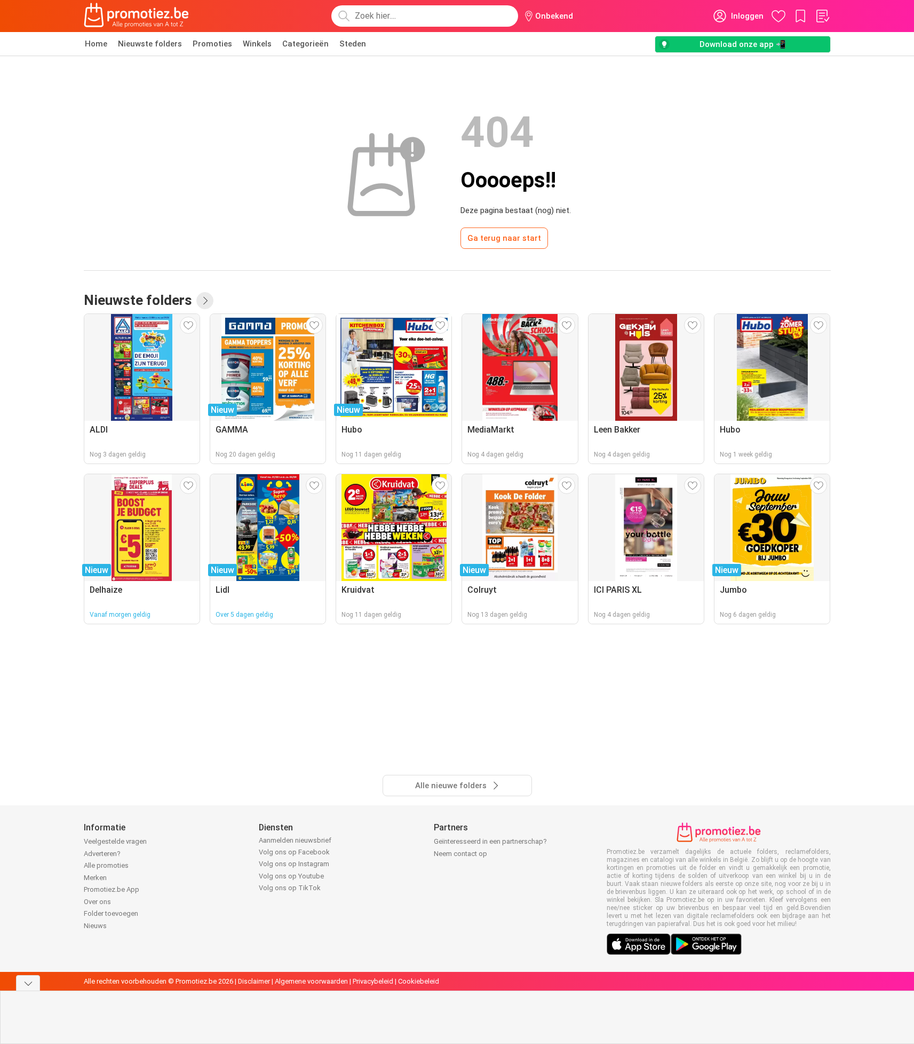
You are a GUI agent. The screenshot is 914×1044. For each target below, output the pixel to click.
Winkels (257, 44)
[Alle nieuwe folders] (204, 300)
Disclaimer (254, 981)
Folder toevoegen (111, 913)
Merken (95, 878)
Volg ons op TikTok (290, 888)
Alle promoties (106, 865)
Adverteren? (102, 854)
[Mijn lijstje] (822, 16)
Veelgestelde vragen (115, 841)
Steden (352, 44)
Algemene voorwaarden (311, 981)
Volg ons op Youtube (291, 876)
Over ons (97, 902)
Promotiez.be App (111, 889)
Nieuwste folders (150, 44)
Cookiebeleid (418, 981)
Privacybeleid (373, 981)
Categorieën (305, 44)
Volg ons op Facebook (294, 852)
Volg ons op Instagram (294, 864)
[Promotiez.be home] (136, 16)
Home (96, 44)
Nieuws (95, 926)
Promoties (212, 44)
